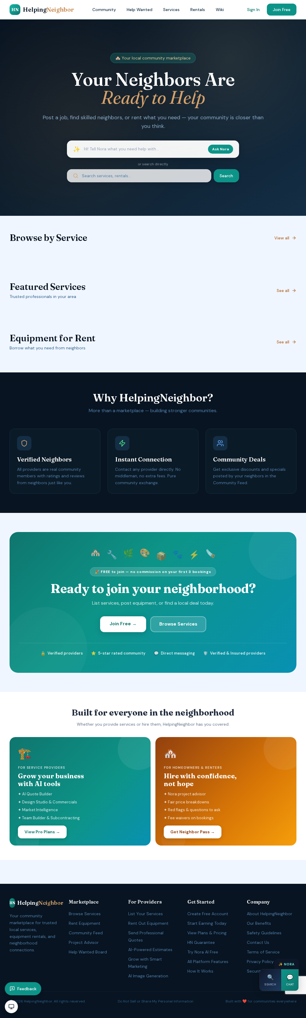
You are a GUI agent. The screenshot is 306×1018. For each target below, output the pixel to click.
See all (283, 290)
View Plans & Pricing (207, 933)
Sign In (253, 9)
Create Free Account (207, 913)
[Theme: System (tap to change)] (11, 1006)
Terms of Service (263, 952)
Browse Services (178, 624)
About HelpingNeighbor (269, 913)
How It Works (200, 971)
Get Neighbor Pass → (192, 831)
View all (281, 238)
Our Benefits (259, 923)
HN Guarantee (201, 942)
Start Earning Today (207, 923)
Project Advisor (84, 942)
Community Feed (86, 933)
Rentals (197, 9)
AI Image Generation (148, 976)
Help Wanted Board (88, 952)
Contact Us (258, 942)
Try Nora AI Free (202, 952)
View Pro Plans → (42, 831)
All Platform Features (207, 961)
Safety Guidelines (264, 933)
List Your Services (145, 913)
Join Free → (123, 624)
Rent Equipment (84, 923)
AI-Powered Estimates (150, 949)
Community (104, 9)
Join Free (281, 9)
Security (255, 971)
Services (171, 9)
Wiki (220, 9)
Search (226, 175)
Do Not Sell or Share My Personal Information (155, 1001)
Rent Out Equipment (148, 923)
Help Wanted (139, 9)
